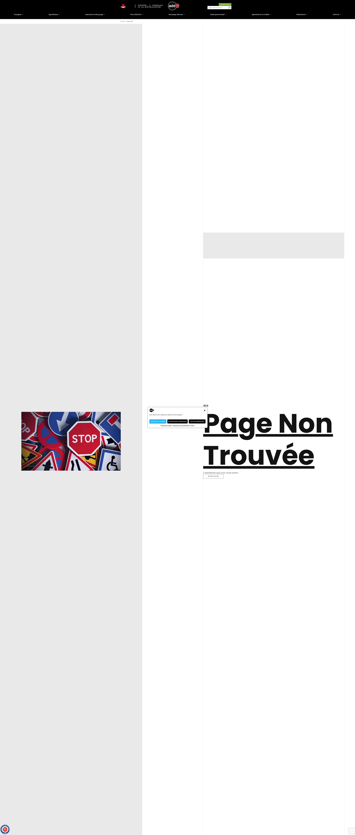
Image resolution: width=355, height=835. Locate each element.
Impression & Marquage (94, 14)
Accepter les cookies (158, 421)
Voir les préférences (197, 421)
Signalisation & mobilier (260, 14)
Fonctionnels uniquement (177, 421)
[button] (205, 410)
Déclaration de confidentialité (181, 425)
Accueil (122, 21)
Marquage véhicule (176, 14)
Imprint (192, 425)
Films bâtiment (135, 14)
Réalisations (301, 14)
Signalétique (53, 14)
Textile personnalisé (217, 14)
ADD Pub (336, 14)
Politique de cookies (166, 425)
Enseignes (17, 14)
